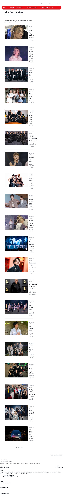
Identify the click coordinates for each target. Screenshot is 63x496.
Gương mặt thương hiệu (8, 473)
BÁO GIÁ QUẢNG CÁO (56, 455)
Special (19, 473)
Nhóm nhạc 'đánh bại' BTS (31, 98)
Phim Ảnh (43, 472)
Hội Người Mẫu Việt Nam (27, 473)
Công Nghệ (15, 473)
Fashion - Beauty (32, 7)
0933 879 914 (8, 483)
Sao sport (47, 472)
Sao (4, 7)
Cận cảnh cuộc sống (47, 7)
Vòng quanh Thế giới (31, 472)
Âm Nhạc (38, 472)
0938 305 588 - (3, 483)
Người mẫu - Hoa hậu (16, 7)
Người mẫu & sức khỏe (54, 472)
